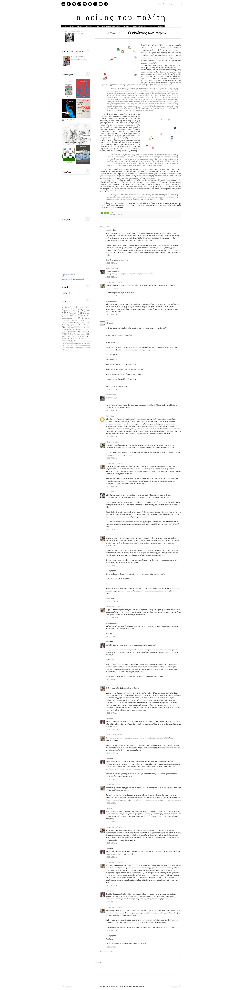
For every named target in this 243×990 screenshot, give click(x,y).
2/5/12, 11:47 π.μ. (112, 753)
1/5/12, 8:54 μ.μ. (111, 437)
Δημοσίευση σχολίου (107, 952)
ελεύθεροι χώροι (80, 334)
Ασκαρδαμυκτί (111, 268)
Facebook (69, 4)
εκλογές (120, 214)
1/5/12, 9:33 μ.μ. (111, 458)
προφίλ (72, 26)
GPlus (79, 4)
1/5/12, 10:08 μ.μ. (112, 530)
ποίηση (87, 313)
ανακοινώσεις (70, 345)
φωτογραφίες (69, 347)
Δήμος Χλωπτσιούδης (68, 274)
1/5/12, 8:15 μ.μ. (111, 411)
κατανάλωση (66, 341)
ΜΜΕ (84, 332)
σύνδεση (160, 26)
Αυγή (88, 343)
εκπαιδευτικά (68, 318)
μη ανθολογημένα (84, 345)
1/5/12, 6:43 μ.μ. (111, 315)
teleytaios (109, 230)
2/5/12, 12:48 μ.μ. (112, 822)
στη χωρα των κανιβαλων (74, 32)
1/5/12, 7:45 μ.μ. (111, 389)
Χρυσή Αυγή (80, 338)
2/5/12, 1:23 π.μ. (111, 637)
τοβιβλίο (65, 329)
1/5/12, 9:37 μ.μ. (111, 486)
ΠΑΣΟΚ (65, 334)
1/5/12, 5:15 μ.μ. (111, 277)
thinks (108, 642)
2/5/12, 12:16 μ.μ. (112, 779)
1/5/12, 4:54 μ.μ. (111, 263)
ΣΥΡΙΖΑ (81, 343)
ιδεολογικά (79, 341)
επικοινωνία (152, 26)
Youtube (85, 4)
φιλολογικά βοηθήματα (139, 26)
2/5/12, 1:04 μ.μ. (111, 843)
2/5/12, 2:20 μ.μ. (111, 886)
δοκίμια (97, 26)
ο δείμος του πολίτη (122, 18)
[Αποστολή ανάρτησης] (111, 212)
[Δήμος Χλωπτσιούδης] (63, 277)
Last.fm (95, 4)
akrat (107, 320)
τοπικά (83, 322)
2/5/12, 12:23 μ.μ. (112, 803)
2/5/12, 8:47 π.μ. (111, 713)
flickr (90, 4)
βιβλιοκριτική (72, 332)
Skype (106, 4)
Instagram (101, 4)
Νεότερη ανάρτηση (101, 955)
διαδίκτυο (70, 327)
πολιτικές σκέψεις (72, 307)
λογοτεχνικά (126, 26)
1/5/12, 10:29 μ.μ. (112, 565)
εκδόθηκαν (80, 26)
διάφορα (87, 325)
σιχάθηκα (68, 350)
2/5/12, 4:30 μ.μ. (111, 930)
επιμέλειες (89, 26)
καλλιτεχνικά (66, 336)
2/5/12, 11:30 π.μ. (112, 729)
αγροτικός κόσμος (70, 343)
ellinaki (108, 492)
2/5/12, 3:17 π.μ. (111, 680)
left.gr (88, 347)
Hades (108, 416)
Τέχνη (88, 341)
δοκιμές (73, 313)
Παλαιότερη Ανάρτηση (178, 955)
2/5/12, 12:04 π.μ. (112, 601)
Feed (63, 4)
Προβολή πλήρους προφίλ (79, 59)
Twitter (74, 4)
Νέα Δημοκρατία (69, 325)
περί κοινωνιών (77, 316)
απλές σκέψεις (68, 322)
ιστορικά (87, 329)
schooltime (76, 329)
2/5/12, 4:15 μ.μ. (111, 902)
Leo (113, 138)
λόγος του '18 (78, 34)
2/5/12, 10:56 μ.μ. (112, 947)
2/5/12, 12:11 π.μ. (112, 618)
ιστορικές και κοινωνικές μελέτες (111, 26)
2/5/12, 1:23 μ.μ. (111, 857)
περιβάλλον (80, 336)
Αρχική (65, 26)
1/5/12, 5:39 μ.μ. (111, 296)
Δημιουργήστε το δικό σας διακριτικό (73, 279)
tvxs (88, 310)
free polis (80, 347)
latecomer (109, 395)
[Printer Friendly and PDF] (105, 213)
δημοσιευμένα (70, 310)
